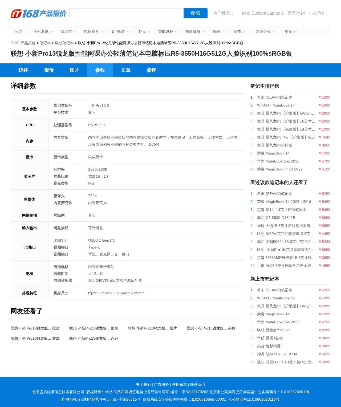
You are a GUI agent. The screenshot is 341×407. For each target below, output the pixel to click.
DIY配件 (118, 31)
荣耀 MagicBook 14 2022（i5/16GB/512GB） (295, 202)
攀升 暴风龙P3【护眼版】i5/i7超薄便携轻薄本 (295, 113)
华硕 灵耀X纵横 (270, 338)
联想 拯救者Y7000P (273, 330)
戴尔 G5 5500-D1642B (276, 217)
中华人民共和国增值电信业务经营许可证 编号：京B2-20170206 (155, 392)
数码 (216, 31)
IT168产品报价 (39, 17)
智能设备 (165, 31)
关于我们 (143, 384)
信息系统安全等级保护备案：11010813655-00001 (184, 399)
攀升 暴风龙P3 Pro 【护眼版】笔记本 (288, 137)
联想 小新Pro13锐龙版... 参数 (211, 328)
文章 (126, 70)
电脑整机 (91, 31)
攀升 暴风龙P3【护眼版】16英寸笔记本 (290, 121)
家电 (238, 31)
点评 (151, 70)
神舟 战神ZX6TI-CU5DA (277, 354)
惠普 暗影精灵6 (270, 346)
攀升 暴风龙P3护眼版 (275, 145)
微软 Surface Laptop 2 (263, 13)
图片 (74, 70)
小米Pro (316, 13)
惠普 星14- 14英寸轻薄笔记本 (281, 209)
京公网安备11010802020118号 (253, 399)
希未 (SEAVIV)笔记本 (274, 97)
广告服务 (161, 384)
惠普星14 (296, 13)
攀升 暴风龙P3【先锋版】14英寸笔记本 (290, 129)
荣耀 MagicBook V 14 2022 (280, 169)
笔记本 (66, 31)
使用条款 (179, 384)
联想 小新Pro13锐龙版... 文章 (35, 338)
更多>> (291, 31)
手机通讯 (41, 31)
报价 (49, 70)
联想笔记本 (64, 43)
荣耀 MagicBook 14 (273, 153)
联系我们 (197, 384)
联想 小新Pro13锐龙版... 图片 (152, 328)
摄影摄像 (192, 31)
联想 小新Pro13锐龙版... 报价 (93, 328)
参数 (100, 70)
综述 (23, 70)
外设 (142, 31)
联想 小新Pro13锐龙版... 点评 (93, 338)
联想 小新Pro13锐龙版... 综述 (35, 328)
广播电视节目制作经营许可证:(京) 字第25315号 (101, 399)
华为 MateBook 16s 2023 (278, 161)
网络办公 (263, 31)
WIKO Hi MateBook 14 (276, 105)
